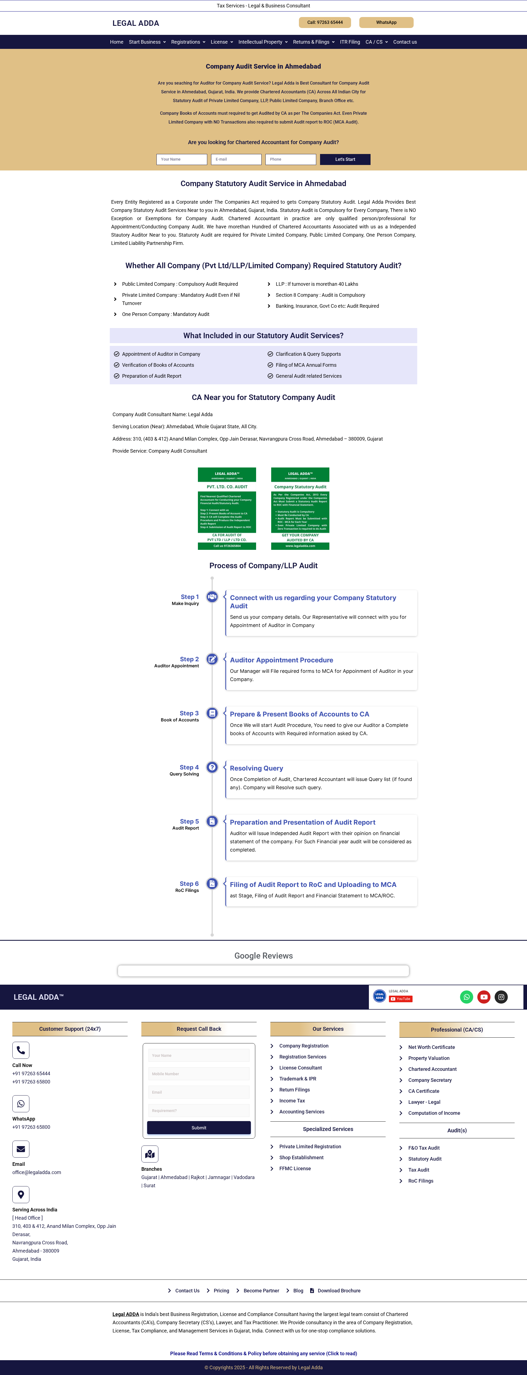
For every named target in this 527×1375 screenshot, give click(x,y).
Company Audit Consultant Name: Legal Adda (163, 414)
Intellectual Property (260, 42)
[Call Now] (20, 1050)
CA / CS (374, 42)
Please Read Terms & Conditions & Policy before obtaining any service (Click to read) (263, 1353)
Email (18, 1164)
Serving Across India (34, 1209)
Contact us (405, 42)
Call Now (22, 1065)
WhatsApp (23, 1119)
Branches (151, 1169)
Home (117, 42)
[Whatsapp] (466, 997)
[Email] (20, 1149)
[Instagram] (501, 997)
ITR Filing (350, 42)
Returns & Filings (311, 42)
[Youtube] (483, 997)
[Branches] (149, 1154)
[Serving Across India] (20, 1194)
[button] (147, 41)
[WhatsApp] (20, 1103)
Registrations (185, 42)
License (219, 42)
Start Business (145, 42)
